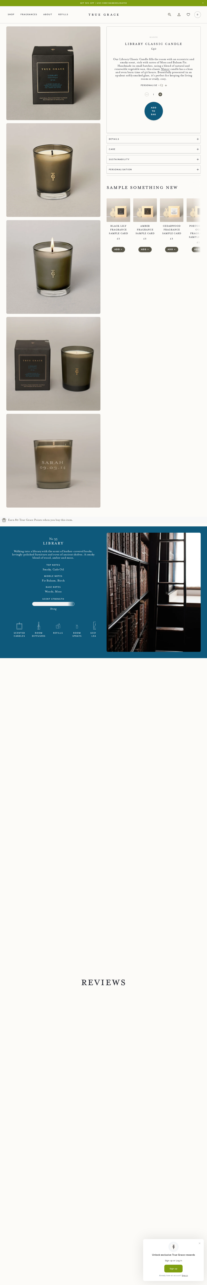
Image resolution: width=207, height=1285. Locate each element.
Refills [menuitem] (63, 14)
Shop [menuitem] (11, 14)
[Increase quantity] (160, 94)
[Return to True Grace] (103, 14)
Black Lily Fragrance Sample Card (118, 229)
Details (114, 139)
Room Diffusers (38, 634)
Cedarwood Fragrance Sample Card (171, 229)
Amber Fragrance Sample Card (145, 229)
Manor (154, 37)
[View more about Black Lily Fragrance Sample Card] (118, 210)
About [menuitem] (47, 14)
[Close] (203, 3)
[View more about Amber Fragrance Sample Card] (145, 210)
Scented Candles (19, 634)
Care (112, 149)
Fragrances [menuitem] (29, 14)
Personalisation (120, 169)
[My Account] (179, 15)
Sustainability (119, 159)
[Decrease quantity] (147, 94)
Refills (58, 632)
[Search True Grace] (169, 15)
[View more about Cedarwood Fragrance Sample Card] (172, 210)
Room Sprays (77, 634)
